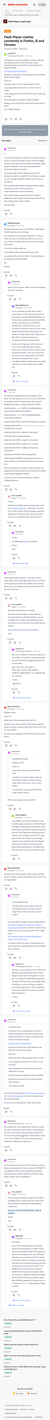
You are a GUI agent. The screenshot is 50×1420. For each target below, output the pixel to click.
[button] (4, 5)
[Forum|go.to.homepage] (18, 4)
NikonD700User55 (21, 305)
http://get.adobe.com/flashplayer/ (15, 71)
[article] (25, 181)
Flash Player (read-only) (34, 11)
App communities (17, 11)
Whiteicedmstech (14, 223)
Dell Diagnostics (17, 1096)
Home (7, 11)
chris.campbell (16, 495)
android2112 (12, 53)
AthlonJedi (19, 1236)
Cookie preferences (10, 1413)
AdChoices (39, 1417)
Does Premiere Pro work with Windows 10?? (19, 1320)
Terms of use (24, 1409)
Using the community (11, 1409)
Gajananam (19, 649)
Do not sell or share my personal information (18, 1417)
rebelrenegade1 (20, 815)
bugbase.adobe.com (19, 508)
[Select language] (34, 4)
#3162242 (25, 541)
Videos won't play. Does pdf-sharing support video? (22, 1356)
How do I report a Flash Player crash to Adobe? (23, 630)
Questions (8, 13)
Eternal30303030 (14, 706)
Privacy (31, 1409)
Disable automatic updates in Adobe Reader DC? (21, 1344)
